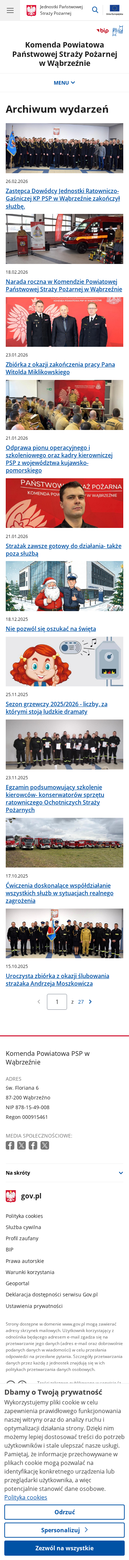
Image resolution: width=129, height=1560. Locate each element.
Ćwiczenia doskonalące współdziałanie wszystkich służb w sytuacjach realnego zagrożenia (60, 893)
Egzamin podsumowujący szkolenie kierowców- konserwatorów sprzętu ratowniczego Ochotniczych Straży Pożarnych (55, 799)
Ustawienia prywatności (34, 1306)
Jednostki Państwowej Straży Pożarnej (61, 10)
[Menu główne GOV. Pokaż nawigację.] (10, 10)
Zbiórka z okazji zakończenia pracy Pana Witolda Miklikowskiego (60, 368)
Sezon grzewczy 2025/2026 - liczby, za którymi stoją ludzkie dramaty (57, 708)
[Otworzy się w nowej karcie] (11, 1146)
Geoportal (17, 1283)
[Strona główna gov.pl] (32, 11)
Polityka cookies (24, 1215)
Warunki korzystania (30, 1272)
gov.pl (31, 1196)
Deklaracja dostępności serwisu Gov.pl (52, 1294)
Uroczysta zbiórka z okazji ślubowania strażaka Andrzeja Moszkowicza (57, 979)
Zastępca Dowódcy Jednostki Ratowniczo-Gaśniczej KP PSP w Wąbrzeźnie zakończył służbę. (63, 198)
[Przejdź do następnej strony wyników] (90, 1001)
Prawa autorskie (25, 1261)
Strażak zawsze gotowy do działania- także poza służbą (63, 549)
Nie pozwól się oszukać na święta (51, 629)
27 (81, 1001)
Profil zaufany (22, 1238)
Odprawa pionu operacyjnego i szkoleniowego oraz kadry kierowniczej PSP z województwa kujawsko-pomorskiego (59, 459)
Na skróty (18, 1172)
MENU (61, 82)
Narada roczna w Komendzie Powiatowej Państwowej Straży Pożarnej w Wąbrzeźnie (64, 285)
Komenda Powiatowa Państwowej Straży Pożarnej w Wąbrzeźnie (64, 53)
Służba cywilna (23, 1227)
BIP (9, 1249)
